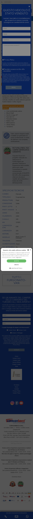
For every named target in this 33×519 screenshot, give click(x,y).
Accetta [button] (16, 261)
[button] (16, 268)
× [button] (30, 250)
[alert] (16, 259)
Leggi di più (18, 257)
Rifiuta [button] (16, 264)
